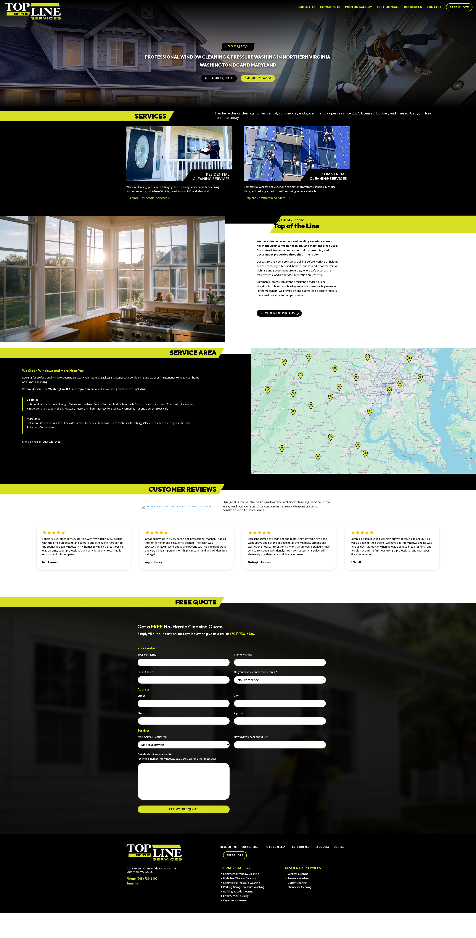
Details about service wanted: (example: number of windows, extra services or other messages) (178, 757)
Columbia (46, 423)
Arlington (45, 404)
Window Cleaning (298, 874)
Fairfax (31, 408)
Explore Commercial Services (266, 198)
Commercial (330, 7)
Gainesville (103, 408)
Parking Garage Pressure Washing (243, 887)
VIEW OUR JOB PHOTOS (278, 313)
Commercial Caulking (236, 896)
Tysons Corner (145, 408)
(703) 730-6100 (146, 878)
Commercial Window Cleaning (241, 874)
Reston (80, 408)
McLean (69, 408)
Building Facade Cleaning (238, 891)
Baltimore (33, 423)
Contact (434, 7)
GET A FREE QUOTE (219, 78)
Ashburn (91, 408)
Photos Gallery (358, 7)
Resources (413, 7)
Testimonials (388, 7)
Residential (305, 7)
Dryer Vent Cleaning (235, 900)
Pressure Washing (298, 878)
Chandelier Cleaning (299, 887)
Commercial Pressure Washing (241, 882)
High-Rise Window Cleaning (239, 878)
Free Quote (459, 7)
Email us (132, 883)
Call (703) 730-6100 (258, 78)
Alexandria (187, 404)
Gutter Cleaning (297, 882)
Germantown (47, 427)
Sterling (115, 408)
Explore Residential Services (147, 198)
